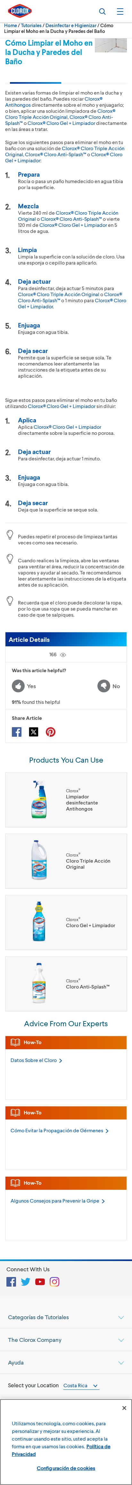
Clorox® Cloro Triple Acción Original (60, 114)
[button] (119, 11)
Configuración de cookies (66, 1468)
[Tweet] (33, 732)
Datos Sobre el (34, 1060)
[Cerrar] (124, 1408)
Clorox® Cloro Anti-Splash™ (55, 154)
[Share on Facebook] (16, 732)
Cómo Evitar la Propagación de (57, 1130)
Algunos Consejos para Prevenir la (55, 1200)
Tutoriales (31, 25)
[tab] (66, 1317)
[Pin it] (50, 732)
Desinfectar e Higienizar (70, 25)
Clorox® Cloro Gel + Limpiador (61, 123)
